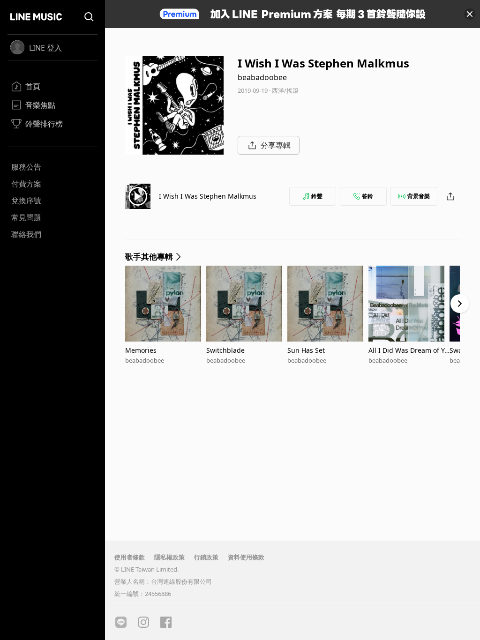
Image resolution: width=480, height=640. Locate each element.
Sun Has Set (306, 350)
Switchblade (225, 350)
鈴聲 (316, 196)
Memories (141, 350)
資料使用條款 (246, 557)
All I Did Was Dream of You (408, 350)
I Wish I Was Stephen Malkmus (207, 196)
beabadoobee (262, 77)
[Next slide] (459, 303)
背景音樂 (418, 196)
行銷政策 (206, 557)
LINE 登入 (45, 48)
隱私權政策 (169, 557)
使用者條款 (129, 557)
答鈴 (367, 196)
